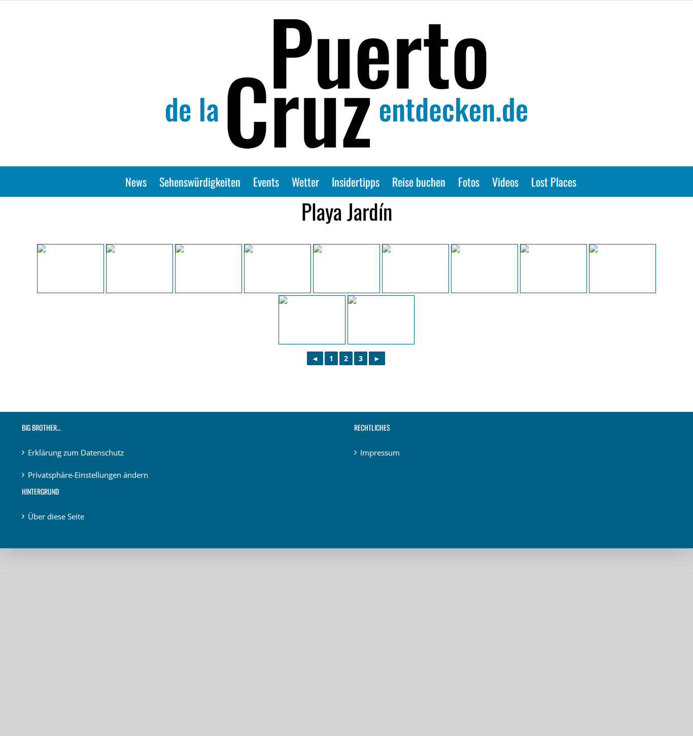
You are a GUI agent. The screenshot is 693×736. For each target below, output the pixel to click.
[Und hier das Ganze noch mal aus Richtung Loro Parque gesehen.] (139, 268)
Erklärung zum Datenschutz (76, 452)
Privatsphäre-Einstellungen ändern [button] (88, 475)
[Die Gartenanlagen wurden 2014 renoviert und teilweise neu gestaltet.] (415, 268)
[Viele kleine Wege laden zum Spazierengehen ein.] (553, 268)
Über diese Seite (56, 516)
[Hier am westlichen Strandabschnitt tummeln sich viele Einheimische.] (208, 268)
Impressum (380, 452)
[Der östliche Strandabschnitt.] (381, 319)
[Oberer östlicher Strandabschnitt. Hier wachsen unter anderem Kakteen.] (484, 268)
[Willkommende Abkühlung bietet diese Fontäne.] (70, 268)
